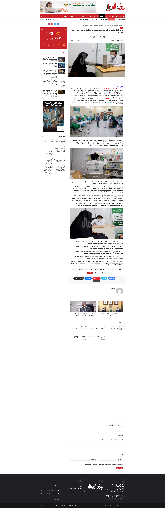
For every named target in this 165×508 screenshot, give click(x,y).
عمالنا (96, 16)
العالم (102, 16)
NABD (119, 40)
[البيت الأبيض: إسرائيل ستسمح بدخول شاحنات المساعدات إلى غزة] (61, 65)
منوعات (65, 16)
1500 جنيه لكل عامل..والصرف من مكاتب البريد (94, 19)
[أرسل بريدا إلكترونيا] (117, 40)
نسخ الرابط (90, 272)
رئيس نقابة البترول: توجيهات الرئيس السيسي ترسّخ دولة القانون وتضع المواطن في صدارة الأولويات (48, 169)
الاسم (121, 454)
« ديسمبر (58, 499)
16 (55, 490)
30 (55, 495)
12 (47, 488)
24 (52, 493)
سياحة (84, 16)
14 (41, 488)
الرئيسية (119, 16)
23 (55, 493)
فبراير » (54, 499)
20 (44, 490)
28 (41, 493)
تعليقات (44, 52)
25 (49, 493)
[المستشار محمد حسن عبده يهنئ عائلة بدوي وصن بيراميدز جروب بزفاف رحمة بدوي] (96, 330)
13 (44, 488)
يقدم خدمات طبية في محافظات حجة (80, 269)
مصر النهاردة (110, 16)
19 (47, 490)
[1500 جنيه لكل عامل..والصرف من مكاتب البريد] (47, 144)
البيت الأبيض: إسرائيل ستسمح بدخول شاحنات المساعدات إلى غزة (50, 65)
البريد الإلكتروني (120, 459)
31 (52, 495)
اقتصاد (90, 16)
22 (58, 493)
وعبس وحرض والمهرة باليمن (97, 269)
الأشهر (62, 52)
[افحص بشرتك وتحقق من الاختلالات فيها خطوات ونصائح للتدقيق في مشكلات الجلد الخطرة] (61, 84)
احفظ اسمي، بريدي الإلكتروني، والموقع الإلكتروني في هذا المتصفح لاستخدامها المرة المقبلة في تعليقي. (103, 464)
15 (58, 490)
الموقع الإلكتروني (93, 459)
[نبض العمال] (115, 7)
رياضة (72, 16)
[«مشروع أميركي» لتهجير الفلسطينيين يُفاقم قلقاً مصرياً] (61, 59)
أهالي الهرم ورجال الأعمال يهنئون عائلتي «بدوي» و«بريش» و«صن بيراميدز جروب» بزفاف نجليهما (115, 425)
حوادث (78, 16)
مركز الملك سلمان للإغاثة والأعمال (114, 269)
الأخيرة (53, 52)
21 (41, 490)
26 (47, 493)
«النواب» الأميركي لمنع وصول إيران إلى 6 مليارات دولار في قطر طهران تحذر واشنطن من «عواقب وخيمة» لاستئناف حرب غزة (50, 73)
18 (49, 490)
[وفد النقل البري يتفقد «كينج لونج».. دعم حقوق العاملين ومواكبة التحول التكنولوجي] (78, 330)
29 (58, 495)
